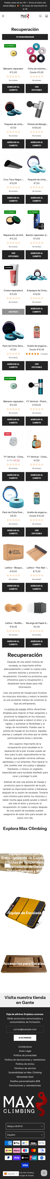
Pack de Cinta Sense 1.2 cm (13, 346)
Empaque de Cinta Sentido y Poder (36, 290)
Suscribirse (25, 1037)
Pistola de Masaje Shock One (37, 124)
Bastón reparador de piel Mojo (37, 235)
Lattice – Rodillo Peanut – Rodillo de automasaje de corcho (13, 623)
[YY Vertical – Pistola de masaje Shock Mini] (37, 386)
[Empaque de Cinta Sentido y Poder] (37, 275)
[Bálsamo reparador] (13, 53)
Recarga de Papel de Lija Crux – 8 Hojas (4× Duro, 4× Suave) (37, 623)
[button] (11, 1173)
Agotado (13, 312)
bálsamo (41, 765)
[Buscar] (40, 16)
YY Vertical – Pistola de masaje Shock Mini (36, 401)
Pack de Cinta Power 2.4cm (13, 512)
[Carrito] (46, 16)
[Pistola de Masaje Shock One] (37, 109)
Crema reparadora (13, 290)
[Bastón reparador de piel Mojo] (37, 219)
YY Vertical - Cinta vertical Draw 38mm (36, 457)
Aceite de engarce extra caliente (36, 346)
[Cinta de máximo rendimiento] (37, 53)
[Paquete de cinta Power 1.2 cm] (37, 164)
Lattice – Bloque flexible (13, 568)
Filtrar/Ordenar (25, 37)
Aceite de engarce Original (36, 512)
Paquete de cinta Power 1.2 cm (37, 179)
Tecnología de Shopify (25, 1175)
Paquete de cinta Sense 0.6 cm (13, 124)
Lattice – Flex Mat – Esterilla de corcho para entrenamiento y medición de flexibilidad (36, 568)
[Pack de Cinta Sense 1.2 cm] (13, 330)
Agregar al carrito (13, 88)
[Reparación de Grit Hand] (13, 219)
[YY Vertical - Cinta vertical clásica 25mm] (13, 441)
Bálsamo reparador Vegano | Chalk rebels (13, 401)
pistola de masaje (17, 709)
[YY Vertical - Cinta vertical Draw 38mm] (37, 441)
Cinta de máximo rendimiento (37, 69)
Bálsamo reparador (13, 68)
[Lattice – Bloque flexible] (13, 552)
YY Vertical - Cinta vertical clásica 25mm (13, 457)
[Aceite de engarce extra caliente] (37, 330)
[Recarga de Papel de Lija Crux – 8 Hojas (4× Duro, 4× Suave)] (37, 607)
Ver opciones (37, 88)
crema (30, 765)
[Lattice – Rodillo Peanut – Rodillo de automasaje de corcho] (13, 607)
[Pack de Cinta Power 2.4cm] (13, 497)
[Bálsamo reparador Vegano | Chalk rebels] (13, 386)
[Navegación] (3, 16)
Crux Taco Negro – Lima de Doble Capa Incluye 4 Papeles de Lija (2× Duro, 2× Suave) (13, 179)
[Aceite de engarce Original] (37, 497)
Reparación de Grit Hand (13, 235)
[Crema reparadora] (13, 275)
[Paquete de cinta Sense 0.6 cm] (13, 109)
